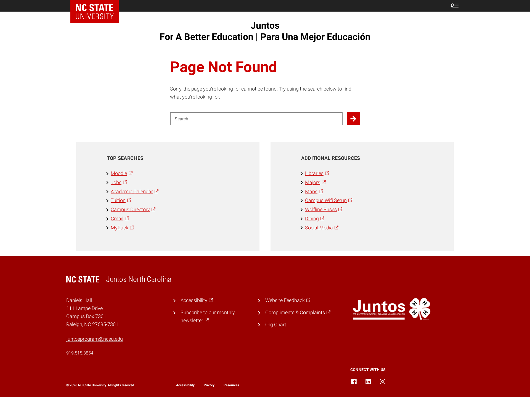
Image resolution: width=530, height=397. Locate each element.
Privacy (209, 385)
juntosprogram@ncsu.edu (95, 339)
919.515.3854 (79, 353)
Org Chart (275, 324)
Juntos (265, 31)
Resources (231, 385)
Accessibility (185, 385)
